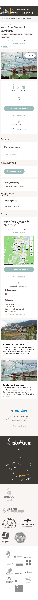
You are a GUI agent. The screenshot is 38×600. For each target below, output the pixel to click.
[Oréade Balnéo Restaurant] (9, 494)
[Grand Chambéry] (19, 588)
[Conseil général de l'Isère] (19, 564)
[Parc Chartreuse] (9, 554)
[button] (27, 11)
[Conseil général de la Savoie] (28, 563)
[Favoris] (20, 13)
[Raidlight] (27, 523)
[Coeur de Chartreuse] (9, 571)
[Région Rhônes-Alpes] (10, 564)
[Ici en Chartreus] (9, 523)
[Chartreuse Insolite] (20, 538)
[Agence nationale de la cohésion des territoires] (28, 557)
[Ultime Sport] (6, 537)
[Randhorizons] (13, 510)
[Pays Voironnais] (28, 573)
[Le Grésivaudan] (18, 573)
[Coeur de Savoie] (28, 580)
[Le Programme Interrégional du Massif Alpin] (18, 557)
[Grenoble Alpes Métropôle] (9, 580)
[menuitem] (22, 18)
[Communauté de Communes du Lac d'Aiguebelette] (18, 581)
